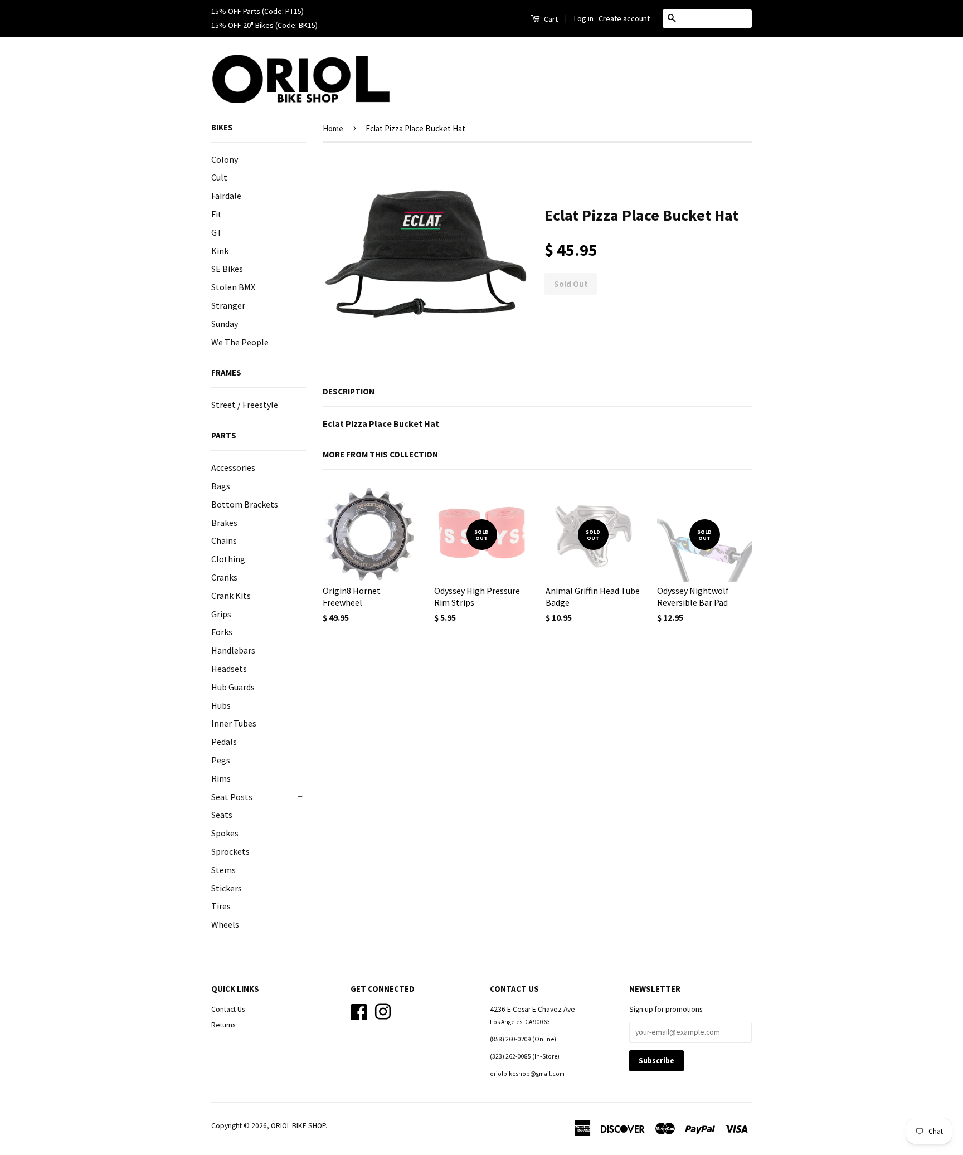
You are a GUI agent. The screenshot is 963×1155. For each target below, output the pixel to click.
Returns (223, 1025)
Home (333, 128)
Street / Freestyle (244, 404)
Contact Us (228, 1009)
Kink (219, 250)
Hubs (221, 705)
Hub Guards (233, 687)
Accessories (233, 467)
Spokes (225, 833)
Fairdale (226, 195)
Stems (223, 869)
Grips (221, 614)
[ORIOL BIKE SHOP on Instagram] (382, 1010)
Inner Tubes (233, 723)
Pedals (224, 741)
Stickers (226, 888)
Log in (584, 18)
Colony (224, 159)
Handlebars (233, 650)
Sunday (224, 323)
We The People (240, 342)
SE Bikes (227, 268)
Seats (221, 814)
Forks (221, 631)
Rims (221, 778)
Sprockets (230, 851)
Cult (219, 177)
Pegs (220, 760)
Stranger (228, 305)
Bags (220, 485)
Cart (550, 19)
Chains (224, 540)
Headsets (229, 668)
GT (216, 232)
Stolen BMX (233, 287)
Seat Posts (231, 796)
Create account (624, 18)
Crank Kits (231, 595)
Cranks (224, 577)
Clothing (228, 558)
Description (348, 391)
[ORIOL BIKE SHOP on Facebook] (359, 1010)
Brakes (224, 522)
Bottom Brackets (244, 504)
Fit (216, 214)
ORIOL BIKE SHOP (298, 1125)
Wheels (225, 924)
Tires (221, 906)
